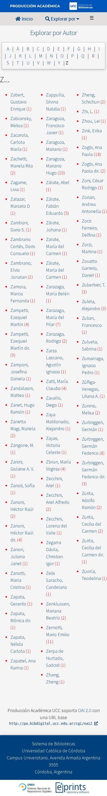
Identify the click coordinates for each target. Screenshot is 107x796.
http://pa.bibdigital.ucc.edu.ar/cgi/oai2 (51, 723)
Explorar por (63, 19)
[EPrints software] (71, 787)
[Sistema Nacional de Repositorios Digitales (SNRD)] (35, 787)
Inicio (27, 19)
